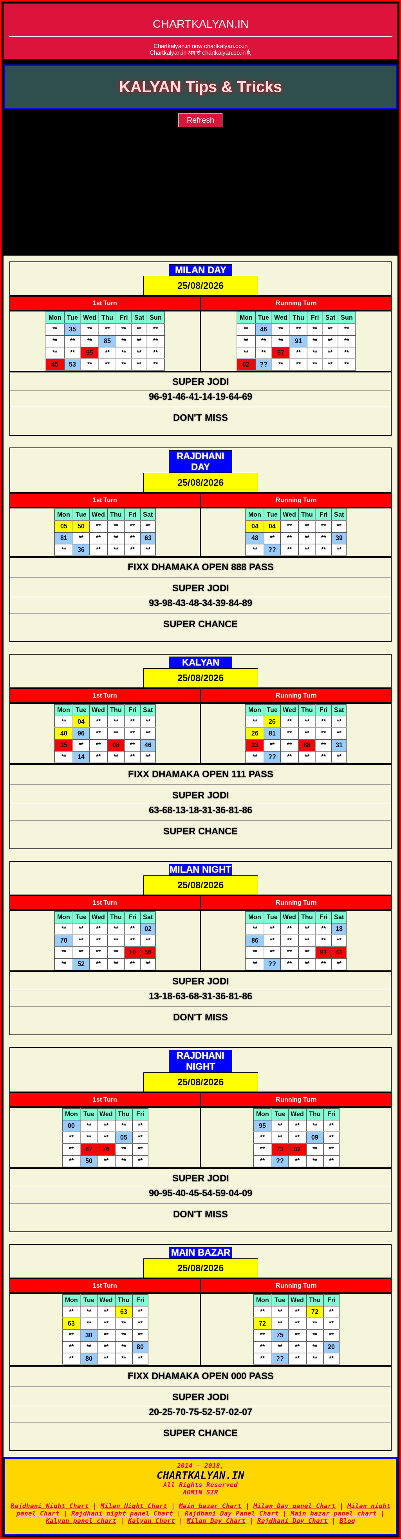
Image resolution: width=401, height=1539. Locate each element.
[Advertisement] (200, 197)
